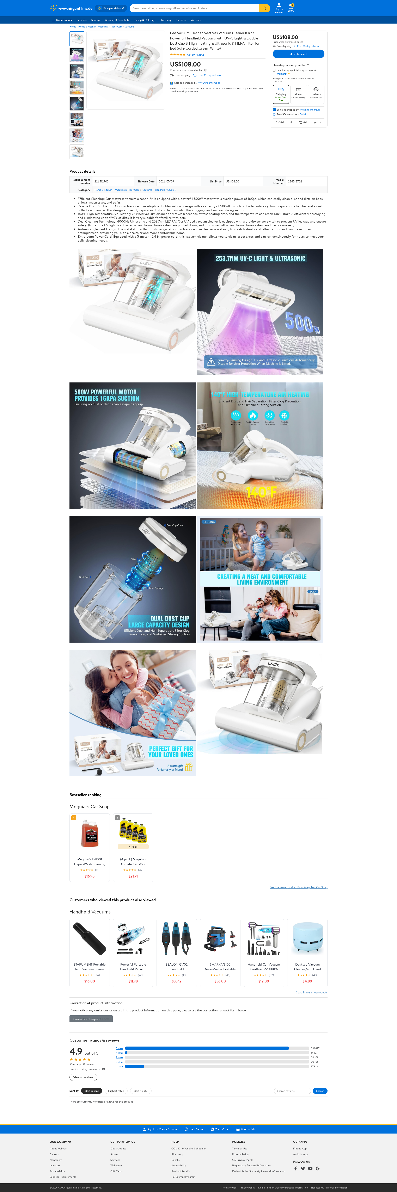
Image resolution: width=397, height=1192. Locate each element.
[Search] (264, 8)
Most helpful (141, 1091)
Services (81, 20)
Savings (95, 20)
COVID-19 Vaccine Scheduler (188, 1148)
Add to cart (298, 54)
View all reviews (83, 1077)
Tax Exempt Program (183, 1177)
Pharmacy (165, 20)
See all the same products (312, 992)
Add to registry (312, 122)
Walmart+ (116, 1165)
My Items (195, 20)
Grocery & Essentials (117, 20)
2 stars (119, 1061)
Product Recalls (180, 1171)
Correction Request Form (91, 1019)
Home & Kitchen (87, 26)
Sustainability (57, 1171)
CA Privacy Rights (242, 1160)
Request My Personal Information (251, 1165)
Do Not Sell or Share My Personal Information (258, 1171)
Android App (300, 1154)
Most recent (92, 1091)
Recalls (175, 1160)
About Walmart (58, 1148)
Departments (64, 20)
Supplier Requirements (63, 1177)
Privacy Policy (240, 1154)
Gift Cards (116, 1171)
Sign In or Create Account (162, 1129)
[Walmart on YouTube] (310, 1168)
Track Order (222, 1129)
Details (303, 114)
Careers (180, 20)
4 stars (119, 1052)
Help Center (196, 1129)
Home (72, 26)
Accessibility (178, 1165)
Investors (55, 1165)
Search (320, 1091)
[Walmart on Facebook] (295, 1168)
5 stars (119, 1048)
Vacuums (129, 26)
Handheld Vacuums (165, 190)
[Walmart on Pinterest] (318, 1168)
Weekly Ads (248, 1129)
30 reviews (198, 54)
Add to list (286, 122)
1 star (120, 1066)
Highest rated (116, 1091)
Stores (114, 1154)
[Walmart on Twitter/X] (303, 1168)
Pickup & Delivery (144, 20)
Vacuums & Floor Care (110, 26)
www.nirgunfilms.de (209, 83)
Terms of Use (239, 1148)
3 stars (119, 1057)
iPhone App (300, 1148)
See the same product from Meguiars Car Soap (299, 887)
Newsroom (56, 1160)
